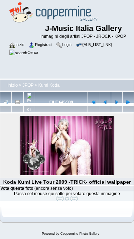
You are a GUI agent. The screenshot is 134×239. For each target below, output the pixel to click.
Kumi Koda (49, 85)
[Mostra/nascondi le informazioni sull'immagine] (17, 102)
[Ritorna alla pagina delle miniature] (5, 102)
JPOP (28, 85)
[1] (57, 198)
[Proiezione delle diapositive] (29, 102)
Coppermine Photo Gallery (79, 233)
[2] (62, 198)
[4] (71, 198)
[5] (76, 198)
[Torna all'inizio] (93, 102)
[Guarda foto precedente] (104, 102)
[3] (67, 198)
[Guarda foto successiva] (116, 102)
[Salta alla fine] (128, 102)
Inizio (13, 85)
